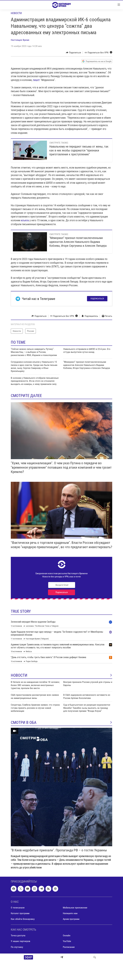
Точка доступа (18, 935)
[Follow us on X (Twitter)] (20, 888)
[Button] (73, 53)
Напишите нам (70, 913)
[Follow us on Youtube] (27, 888)
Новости (16, 13)
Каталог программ (20, 913)
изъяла (25, 220)
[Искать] (94, 957)
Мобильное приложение (75, 907)
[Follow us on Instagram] (34, 888)
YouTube (67, 941)
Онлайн (66, 935)
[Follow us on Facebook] (13, 888)
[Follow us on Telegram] (41, 888)
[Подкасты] (55, 888)
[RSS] (48, 888)
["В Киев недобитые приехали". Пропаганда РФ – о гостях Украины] (61, 787)
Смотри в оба (23, 722)
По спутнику (17, 946)
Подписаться (97, 298)
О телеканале (18, 907)
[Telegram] (61, 957)
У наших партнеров (20, 941)
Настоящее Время (20, 39)
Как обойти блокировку (23, 919)
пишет (36, 79)
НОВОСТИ (19, 675)
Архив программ (71, 919)
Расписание (69, 946)
